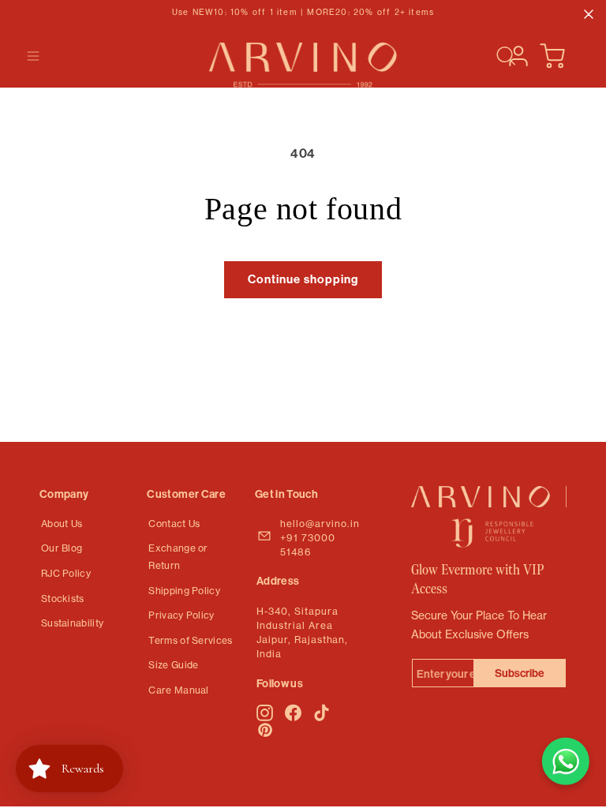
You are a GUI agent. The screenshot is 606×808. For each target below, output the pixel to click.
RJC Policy (66, 573)
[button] (33, 56)
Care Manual (178, 690)
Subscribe (519, 673)
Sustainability (72, 623)
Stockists (62, 598)
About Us (61, 523)
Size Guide (173, 665)
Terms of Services (190, 640)
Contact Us (174, 523)
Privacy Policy (181, 615)
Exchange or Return (178, 556)
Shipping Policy (184, 591)
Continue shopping (303, 278)
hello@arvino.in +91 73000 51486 (320, 538)
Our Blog (61, 548)
